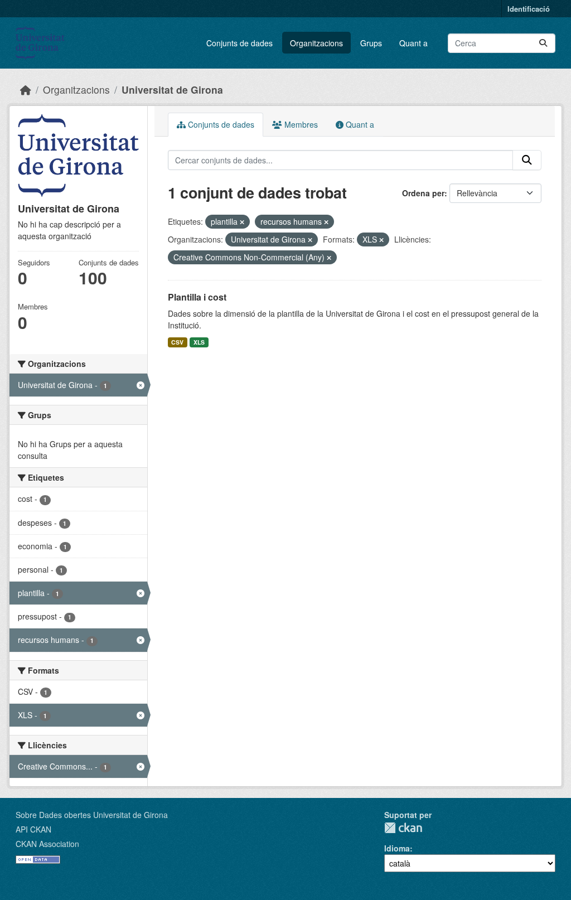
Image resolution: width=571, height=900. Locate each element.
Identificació (528, 8)
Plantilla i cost (197, 297)
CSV (177, 342)
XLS (199, 342)
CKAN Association (47, 843)
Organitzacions (316, 43)
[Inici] (25, 89)
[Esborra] (242, 221)
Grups (371, 43)
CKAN (403, 828)
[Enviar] (543, 43)
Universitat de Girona (172, 89)
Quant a (413, 43)
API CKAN (33, 829)
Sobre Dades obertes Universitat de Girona (92, 814)
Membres (300, 124)
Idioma (397, 848)
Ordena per (423, 193)
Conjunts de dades (239, 43)
